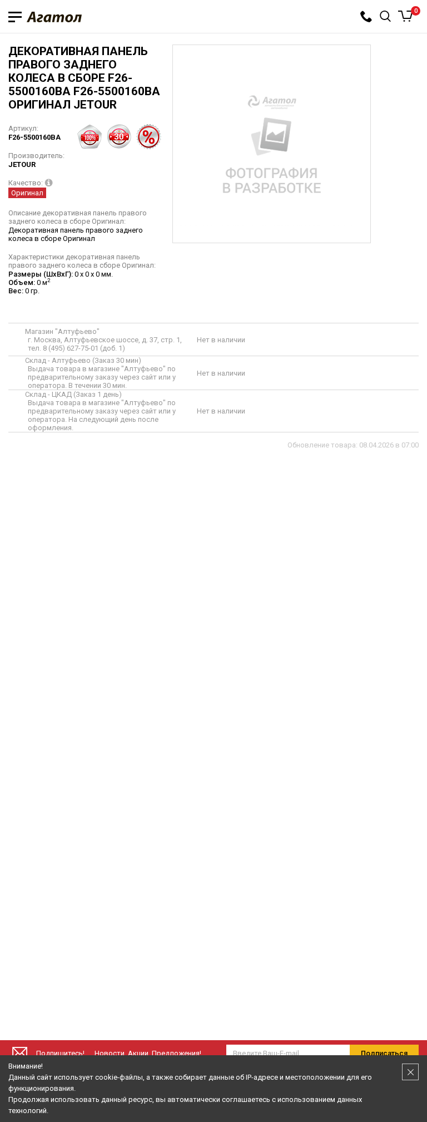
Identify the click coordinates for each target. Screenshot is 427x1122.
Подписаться (384, 1053)
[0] (405, 16)
